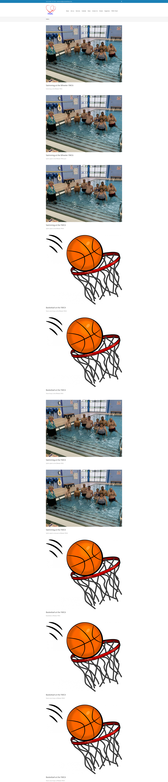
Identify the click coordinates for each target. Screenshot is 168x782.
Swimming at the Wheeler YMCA (59, 85)
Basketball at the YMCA (56, 307)
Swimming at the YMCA (56, 225)
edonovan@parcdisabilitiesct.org (64, 1)
